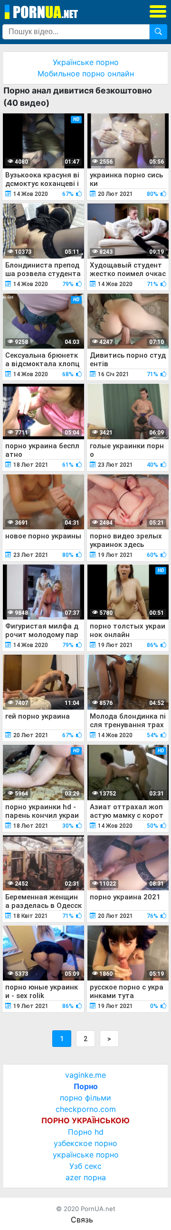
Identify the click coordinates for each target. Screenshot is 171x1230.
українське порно (86, 1154)
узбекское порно (85, 1143)
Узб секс (85, 1166)
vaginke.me (85, 1075)
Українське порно (86, 62)
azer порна (86, 1177)
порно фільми (85, 1097)
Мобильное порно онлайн (86, 73)
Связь (82, 1219)
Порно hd (86, 1132)
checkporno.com (86, 1109)
